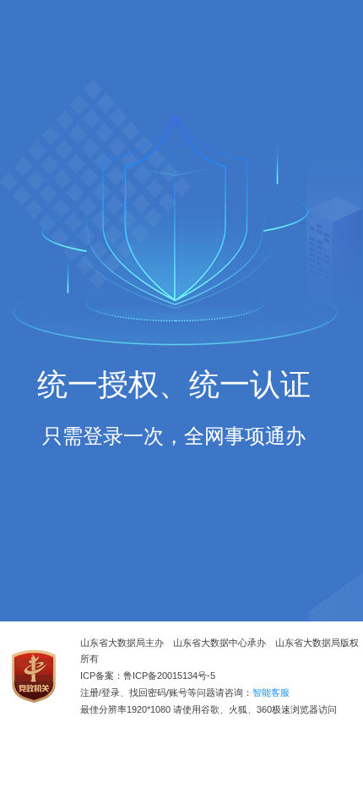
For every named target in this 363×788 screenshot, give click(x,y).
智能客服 (271, 693)
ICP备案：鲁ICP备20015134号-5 (147, 676)
